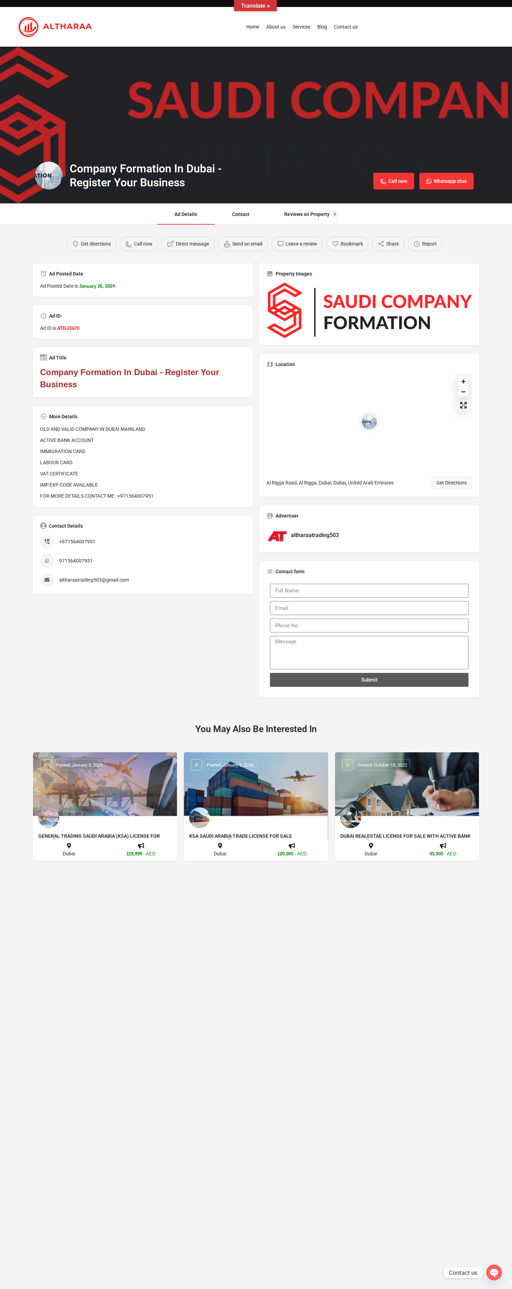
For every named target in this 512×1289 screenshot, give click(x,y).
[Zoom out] (463, 392)
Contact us (346, 27)
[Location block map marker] (369, 421)
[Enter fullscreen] (463, 405)
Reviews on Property (310, 214)
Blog (322, 27)
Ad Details (185, 214)
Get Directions (451, 483)
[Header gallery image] (256, 125)
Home (252, 27)
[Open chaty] (494, 1272)
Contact (240, 214)
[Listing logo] (49, 175)
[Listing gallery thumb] (369, 310)
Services (301, 27)
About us (276, 27)
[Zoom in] (463, 381)
